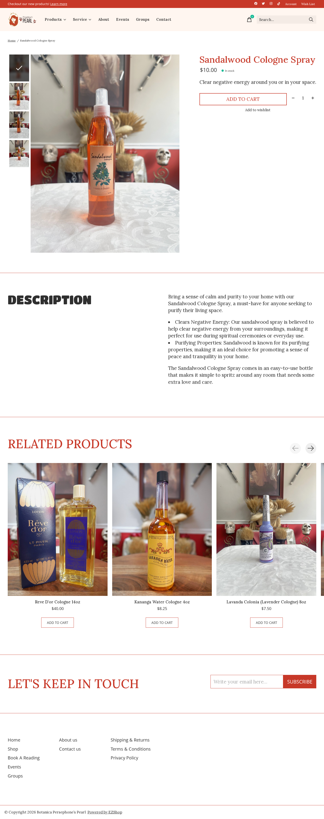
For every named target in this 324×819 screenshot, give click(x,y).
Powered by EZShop (105, 812)
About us (68, 740)
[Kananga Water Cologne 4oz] (162, 529)
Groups (142, 19)
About (103, 19)
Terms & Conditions (131, 749)
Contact (163, 19)
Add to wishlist (257, 109)
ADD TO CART (243, 99)
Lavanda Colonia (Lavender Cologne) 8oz (266, 601)
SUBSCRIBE (299, 681)
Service (80, 19)
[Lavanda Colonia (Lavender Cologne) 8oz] (266, 529)
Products (53, 19)
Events (122, 19)
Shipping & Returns (130, 740)
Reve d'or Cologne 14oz (57, 601)
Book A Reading (24, 758)
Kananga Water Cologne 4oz (162, 601)
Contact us (70, 749)
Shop (13, 749)
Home (14, 740)
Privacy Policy (124, 758)
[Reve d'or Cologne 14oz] (58, 529)
